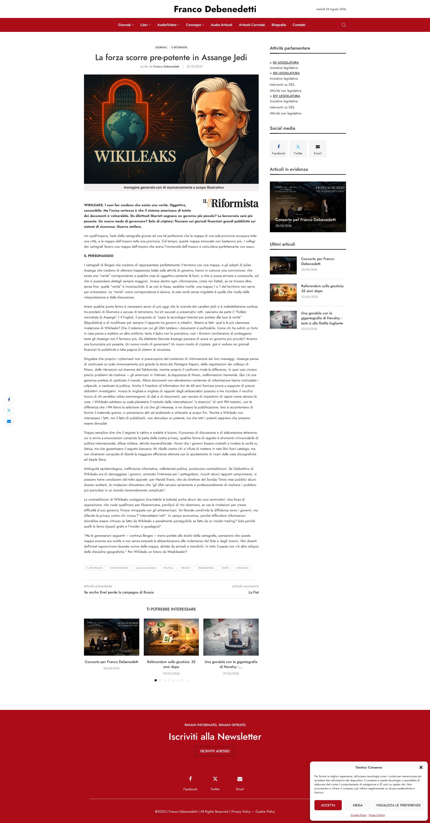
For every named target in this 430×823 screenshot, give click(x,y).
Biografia (279, 25)
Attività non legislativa (285, 90)
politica (168, 568)
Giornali (124, 25)
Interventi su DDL (282, 84)
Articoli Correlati (252, 25)
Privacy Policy (377, 815)
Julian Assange (146, 568)
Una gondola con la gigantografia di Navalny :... (231, 664)
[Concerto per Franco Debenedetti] (111, 637)
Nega (358, 805)
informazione (119, 568)
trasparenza (206, 568)
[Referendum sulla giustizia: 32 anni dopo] (171, 637)
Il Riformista (95, 568)
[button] (421, 767)
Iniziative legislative (284, 67)
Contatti (299, 25)
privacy (186, 568)
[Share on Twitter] (8, 410)
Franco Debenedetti (166, 66)
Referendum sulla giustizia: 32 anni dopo (171, 664)
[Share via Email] (8, 421)
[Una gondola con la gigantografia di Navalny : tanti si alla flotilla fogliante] (231, 637)
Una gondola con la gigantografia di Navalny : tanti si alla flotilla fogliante (322, 318)
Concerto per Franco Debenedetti (111, 661)
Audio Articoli (221, 25)
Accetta (328, 805)
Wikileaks (242, 568)
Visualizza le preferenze (398, 805)
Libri (144, 25)
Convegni (193, 25)
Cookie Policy (359, 815)
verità (225, 568)
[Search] (344, 25)
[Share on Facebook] (8, 399)
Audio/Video (166, 25)
